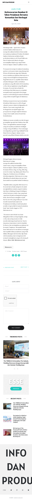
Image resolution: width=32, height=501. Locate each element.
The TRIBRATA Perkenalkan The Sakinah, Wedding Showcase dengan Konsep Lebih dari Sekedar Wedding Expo (16, 363)
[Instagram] (22, 490)
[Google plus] (28, 490)
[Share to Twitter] (16, 255)
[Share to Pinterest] (19, 255)
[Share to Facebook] (13, 255)
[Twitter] (11, 490)
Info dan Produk (8, 2)
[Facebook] (4, 490)
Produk (19, 9)
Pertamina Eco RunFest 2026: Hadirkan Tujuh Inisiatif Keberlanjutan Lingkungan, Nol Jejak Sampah (19, 419)
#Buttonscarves (8, 247)
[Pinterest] (16, 490)
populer (13, 9)
